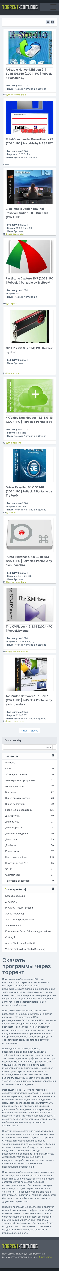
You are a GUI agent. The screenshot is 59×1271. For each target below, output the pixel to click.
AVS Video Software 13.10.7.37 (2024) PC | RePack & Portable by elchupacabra (29, 700)
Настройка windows (16, 582)
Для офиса (11, 303)
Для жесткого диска (16, 94)
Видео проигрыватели (17, 651)
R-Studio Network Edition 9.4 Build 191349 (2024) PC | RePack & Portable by (29, 74)
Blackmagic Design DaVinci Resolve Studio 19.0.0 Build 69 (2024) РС (27, 213)
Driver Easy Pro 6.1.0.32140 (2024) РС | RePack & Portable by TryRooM (29, 491)
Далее (34, 730)
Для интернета (13, 443)
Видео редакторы (15, 234)
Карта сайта (45, 1257)
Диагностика (12, 373)
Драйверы (11, 512)
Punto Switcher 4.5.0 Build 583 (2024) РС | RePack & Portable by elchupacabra (29, 561)
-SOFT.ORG (20, 7)
